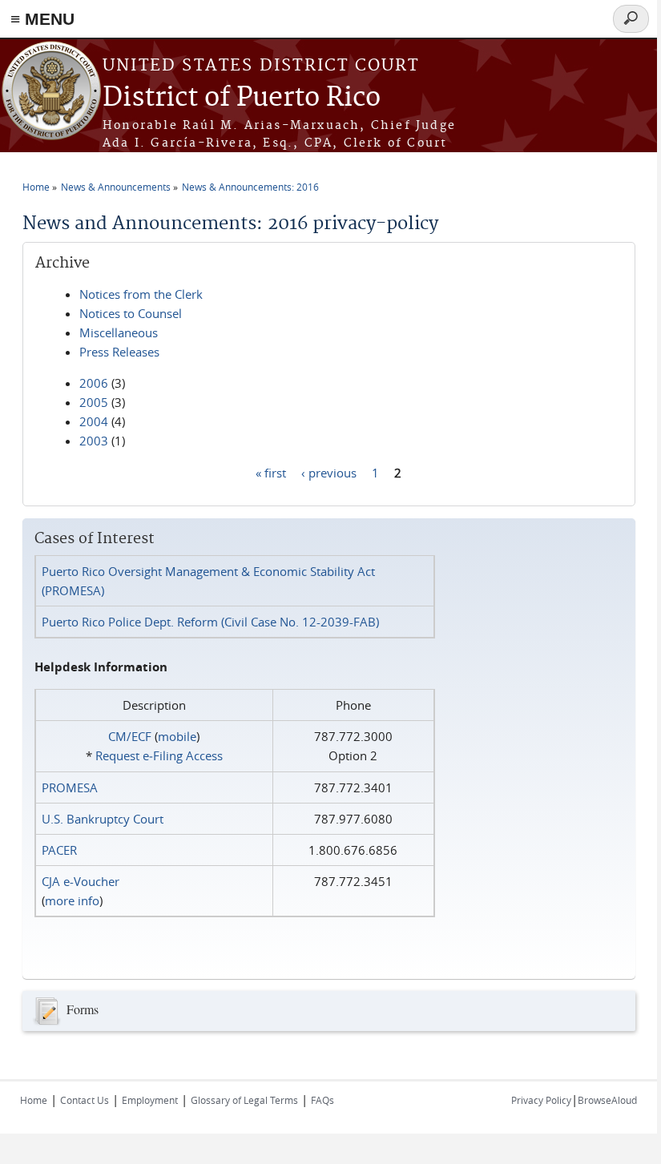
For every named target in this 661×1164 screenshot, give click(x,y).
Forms (83, 1008)
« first (271, 472)
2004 (93, 421)
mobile (177, 736)
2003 (93, 441)
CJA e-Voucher (80, 881)
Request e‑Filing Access (159, 755)
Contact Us (84, 1100)
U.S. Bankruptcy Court (102, 819)
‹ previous (329, 472)
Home (36, 186)
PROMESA (70, 787)
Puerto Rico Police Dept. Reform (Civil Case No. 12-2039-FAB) (210, 622)
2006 (93, 383)
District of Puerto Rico (242, 98)
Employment (150, 1100)
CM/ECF (129, 736)
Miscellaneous (118, 332)
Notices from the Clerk (141, 294)
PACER (59, 850)
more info (72, 900)
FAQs (322, 1100)
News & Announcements (116, 186)
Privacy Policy (541, 1100)
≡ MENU (42, 19)
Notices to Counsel (130, 313)
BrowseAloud (607, 1100)
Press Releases (119, 352)
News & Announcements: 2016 (250, 186)
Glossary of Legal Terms (244, 1100)
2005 (93, 402)
